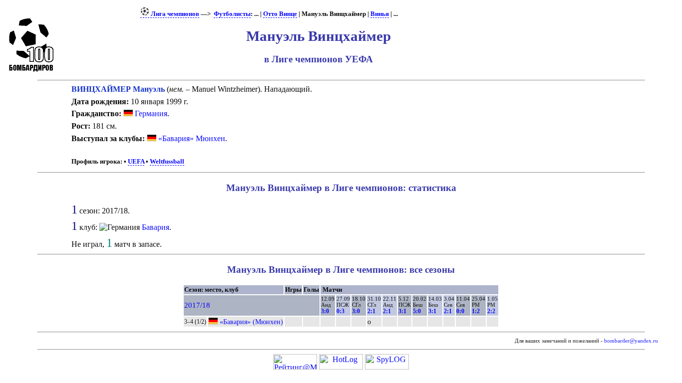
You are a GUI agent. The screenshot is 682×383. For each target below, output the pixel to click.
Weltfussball (167, 161)
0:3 (340, 311)
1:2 (476, 311)
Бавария (155, 227)
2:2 (491, 311)
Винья (379, 13)
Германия (150, 113)
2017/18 (197, 305)
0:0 (460, 311)
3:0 (325, 311)
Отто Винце (280, 13)
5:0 (417, 311)
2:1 (371, 311)
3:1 (402, 311)
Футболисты (232, 13)
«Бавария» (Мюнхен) (251, 322)
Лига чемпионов (174, 13)
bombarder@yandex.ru (631, 341)
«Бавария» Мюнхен (191, 138)
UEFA (136, 161)
